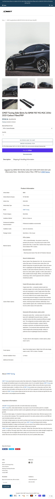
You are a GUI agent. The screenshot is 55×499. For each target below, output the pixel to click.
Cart (52, 5)
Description (7, 159)
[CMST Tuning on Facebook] (29, 463)
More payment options (27, 154)
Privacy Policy (5, 470)
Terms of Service (5, 466)
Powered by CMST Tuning (34, 493)
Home (3, 20)
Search (3, 462)
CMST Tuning (26, 209)
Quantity (4, 132)
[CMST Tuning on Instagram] (32, 463)
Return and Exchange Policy (7, 464)
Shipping (4, 122)
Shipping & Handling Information (23, 159)
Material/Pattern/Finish (7, 126)
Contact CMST (5, 472)
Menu (5, 5)
